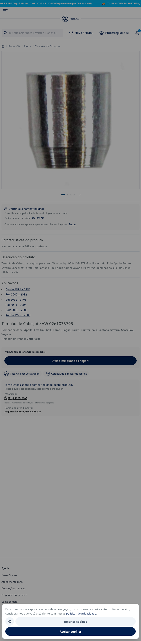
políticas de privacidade (81, 613)
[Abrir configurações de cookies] (9, 621)
